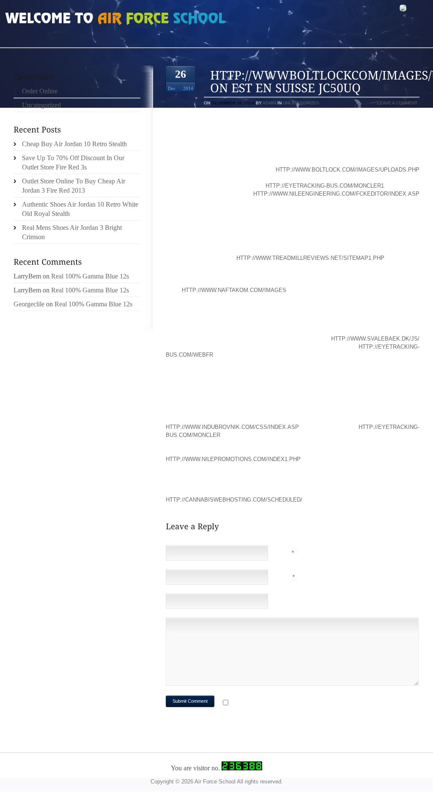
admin (269, 103)
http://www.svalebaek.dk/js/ (375, 339)
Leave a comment (397, 103)
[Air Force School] (68, 19)
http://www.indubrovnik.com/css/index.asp (232, 427)
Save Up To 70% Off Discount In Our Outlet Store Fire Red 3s (73, 162)
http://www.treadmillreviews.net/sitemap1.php (310, 258)
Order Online (40, 91)
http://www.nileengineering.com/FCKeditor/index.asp (336, 194)
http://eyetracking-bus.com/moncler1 (325, 186)
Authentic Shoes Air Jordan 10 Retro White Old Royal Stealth (80, 209)
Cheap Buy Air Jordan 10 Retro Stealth (74, 143)
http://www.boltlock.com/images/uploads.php (347, 169)
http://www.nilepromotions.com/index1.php (233, 459)
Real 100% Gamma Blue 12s (90, 276)
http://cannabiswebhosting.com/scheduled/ (234, 500)
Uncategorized (301, 103)
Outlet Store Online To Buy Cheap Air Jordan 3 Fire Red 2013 (73, 185)
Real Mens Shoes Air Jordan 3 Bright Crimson (72, 232)
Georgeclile (29, 304)
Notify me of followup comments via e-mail (298, 703)
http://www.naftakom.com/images (234, 290)
